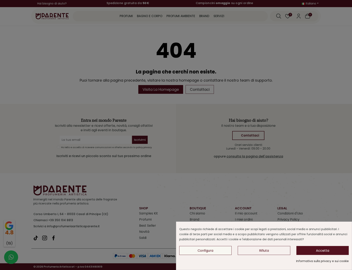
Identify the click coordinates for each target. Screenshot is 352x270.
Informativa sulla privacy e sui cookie (322, 261)
